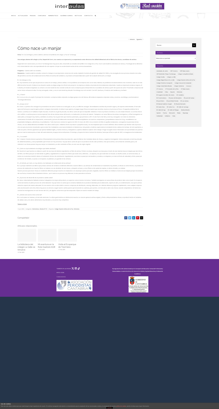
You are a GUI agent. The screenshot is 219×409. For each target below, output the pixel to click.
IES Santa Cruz (171, 107)
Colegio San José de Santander (183, 83)
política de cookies (121, 406)
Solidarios (167, 116)
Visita (173, 116)
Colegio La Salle (171, 77)
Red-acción (172, 113)
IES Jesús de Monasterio (175, 98)
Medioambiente (185, 110)
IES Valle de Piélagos (173, 110)
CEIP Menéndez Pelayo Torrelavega (166, 74)
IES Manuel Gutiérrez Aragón (164, 104)
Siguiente (139, 39)
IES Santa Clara (160, 107)
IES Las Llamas (185, 101)
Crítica (166, 92)
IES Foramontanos (161, 98)
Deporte (172, 92)
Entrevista (76, 209)
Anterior (132, 39)
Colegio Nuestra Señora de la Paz (63, 209)
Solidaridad (159, 116)
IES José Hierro (160, 101)
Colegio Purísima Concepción (164, 83)
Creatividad (159, 92)
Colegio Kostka (160, 77)
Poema (165, 113)
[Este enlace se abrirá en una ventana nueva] (138, 284)
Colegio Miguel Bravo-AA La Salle (165, 80)
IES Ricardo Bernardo (180, 104)
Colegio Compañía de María (185, 74)
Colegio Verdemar (179, 86)
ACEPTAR (109, 407)
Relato (179, 113)
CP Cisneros (159, 89)
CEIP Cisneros (174, 71)
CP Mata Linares (185, 89)
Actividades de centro (162, 71)
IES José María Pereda (172, 101)
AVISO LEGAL (60, 272)
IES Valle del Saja (161, 110)
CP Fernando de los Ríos (172, 89)
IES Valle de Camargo (182, 107)
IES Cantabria (180, 95)
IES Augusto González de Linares (165, 95)
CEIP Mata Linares (184, 71)
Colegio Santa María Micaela (164, 86)
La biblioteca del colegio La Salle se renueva (26, 247)
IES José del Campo (189, 98)
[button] (95, 15)
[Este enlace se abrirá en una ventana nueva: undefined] (130, 6)
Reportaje (185, 113)
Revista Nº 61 (43, 209)
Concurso (188, 86)
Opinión (158, 113)
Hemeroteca (35, 209)
